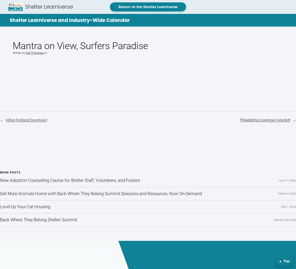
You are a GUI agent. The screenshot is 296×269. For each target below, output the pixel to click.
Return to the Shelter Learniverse (148, 7)
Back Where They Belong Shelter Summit (38, 219)
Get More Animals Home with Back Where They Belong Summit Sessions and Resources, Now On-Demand (101, 193)
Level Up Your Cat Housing (25, 206)
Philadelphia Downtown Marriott (265, 120)
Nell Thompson (35, 53)
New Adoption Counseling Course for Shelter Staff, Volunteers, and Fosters (70, 180)
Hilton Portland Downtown (26, 120)
